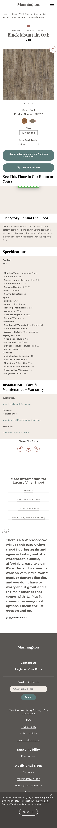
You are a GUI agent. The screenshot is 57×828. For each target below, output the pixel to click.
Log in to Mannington (28, 775)
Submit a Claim (28, 768)
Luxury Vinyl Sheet (21, 14)
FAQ (28, 755)
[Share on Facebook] (20, 484)
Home (6, 14)
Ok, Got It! (28, 812)
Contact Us (29, 698)
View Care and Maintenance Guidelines (21, 455)
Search (28, 732)
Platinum (22, 144)
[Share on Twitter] (28, 484)
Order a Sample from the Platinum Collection (28, 155)
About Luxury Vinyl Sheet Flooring (28, 552)
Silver (36, 14)
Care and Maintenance (28, 543)
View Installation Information (17, 439)
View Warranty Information (16, 467)
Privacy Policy (28, 762)
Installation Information (28, 535)
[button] (52, 4)
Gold (37, 144)
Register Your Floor (28, 704)
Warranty (28, 526)
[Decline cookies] (50, 794)
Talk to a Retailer (30, 167)
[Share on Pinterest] (37, 484)
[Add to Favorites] (53, 49)
